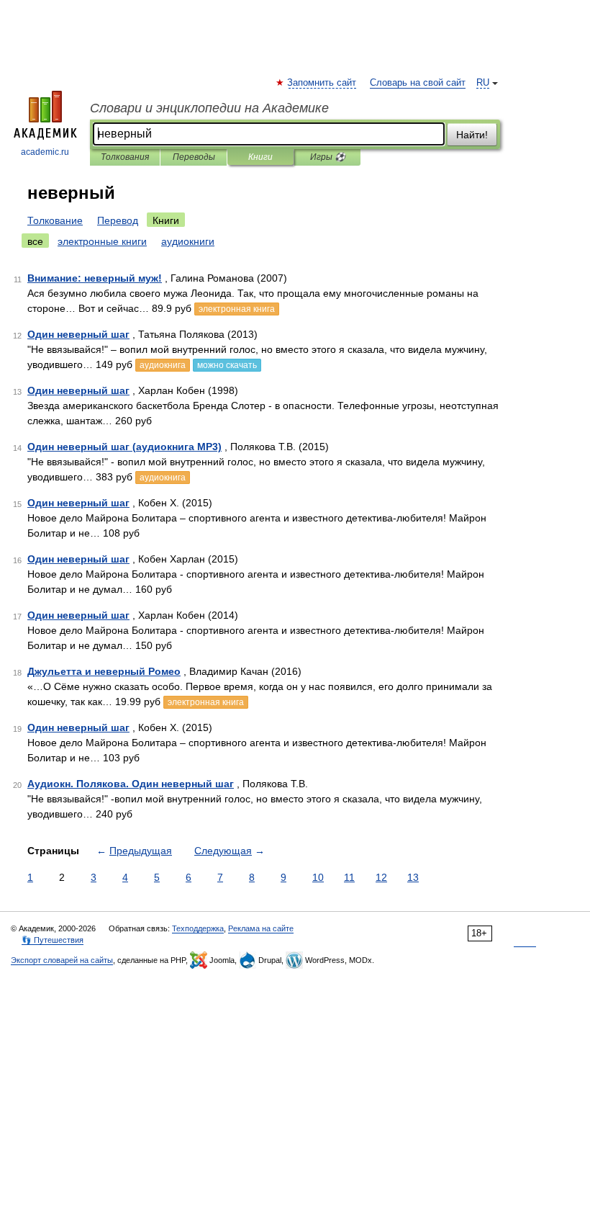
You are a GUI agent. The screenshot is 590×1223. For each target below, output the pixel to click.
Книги (260, 157)
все (35, 241)
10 (318, 877)
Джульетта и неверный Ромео (104, 671)
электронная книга (237, 309)
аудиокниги (187, 241)
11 (349, 877)
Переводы (194, 157)
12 (381, 877)
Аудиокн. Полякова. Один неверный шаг (130, 783)
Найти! (472, 134)
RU (482, 83)
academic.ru (45, 152)
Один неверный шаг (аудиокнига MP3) (124, 446)
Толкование (55, 220)
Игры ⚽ (327, 157)
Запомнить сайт (322, 83)
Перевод (117, 220)
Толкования (125, 157)
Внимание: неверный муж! (94, 278)
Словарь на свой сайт (418, 83)
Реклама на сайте (261, 928)
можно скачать (227, 365)
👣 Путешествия (52, 940)
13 (413, 877)
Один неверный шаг (78, 334)
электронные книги (102, 241)
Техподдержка (198, 928)
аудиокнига (163, 365)
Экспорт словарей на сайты (62, 960)
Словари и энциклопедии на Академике (209, 108)
